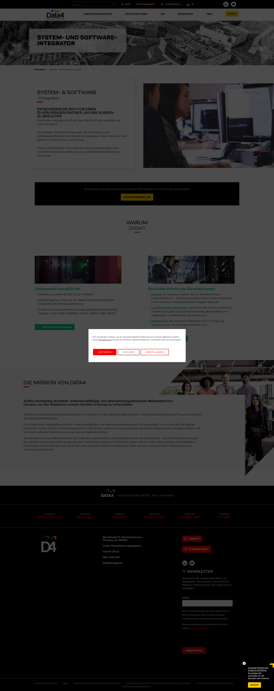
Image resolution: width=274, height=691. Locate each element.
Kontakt (254, 685)
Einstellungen (105, 339)
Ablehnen (128, 352)
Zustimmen (104, 352)
